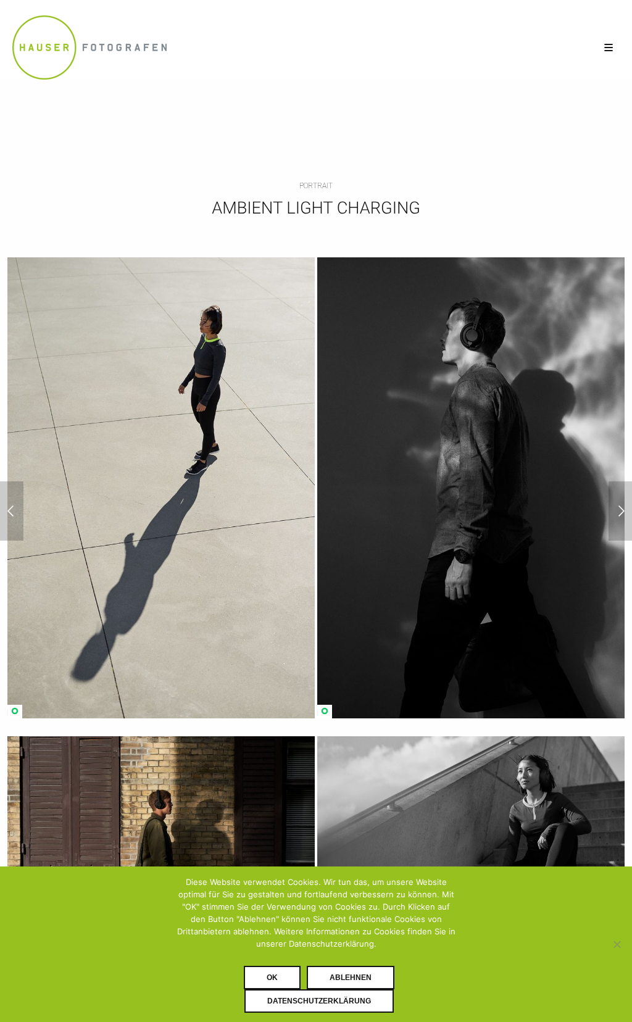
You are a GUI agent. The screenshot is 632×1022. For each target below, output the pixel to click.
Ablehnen (351, 977)
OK (272, 977)
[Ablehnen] (616, 944)
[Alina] (11, 511)
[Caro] (620, 511)
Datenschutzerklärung (319, 1001)
